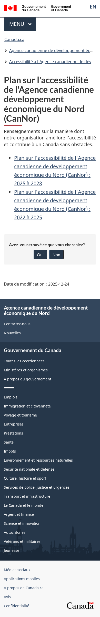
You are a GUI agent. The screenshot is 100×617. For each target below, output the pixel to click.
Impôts (10, 451)
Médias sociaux (17, 569)
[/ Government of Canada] (37, 8)
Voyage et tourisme (20, 415)
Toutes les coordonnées (24, 360)
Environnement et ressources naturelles (38, 460)
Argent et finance (19, 514)
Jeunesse (11, 550)
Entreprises (14, 424)
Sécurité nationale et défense (29, 469)
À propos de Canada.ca (24, 587)
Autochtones (14, 532)
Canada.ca (14, 39)
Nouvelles (12, 332)
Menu (22, 23)
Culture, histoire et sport (25, 478)
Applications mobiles (22, 578)
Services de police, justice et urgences (36, 487)
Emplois (10, 397)
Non (56, 254)
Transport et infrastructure (27, 496)
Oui (40, 254)
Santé (9, 442)
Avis (7, 596)
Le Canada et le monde (23, 505)
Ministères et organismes (26, 370)
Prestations (13, 433)
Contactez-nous (17, 323)
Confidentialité (16, 605)
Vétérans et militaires (22, 541)
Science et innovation (22, 523)
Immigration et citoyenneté (27, 406)
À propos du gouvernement (27, 379)
